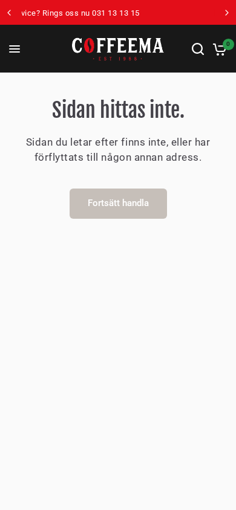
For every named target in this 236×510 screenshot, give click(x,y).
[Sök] (198, 49)
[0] (217, 49)
